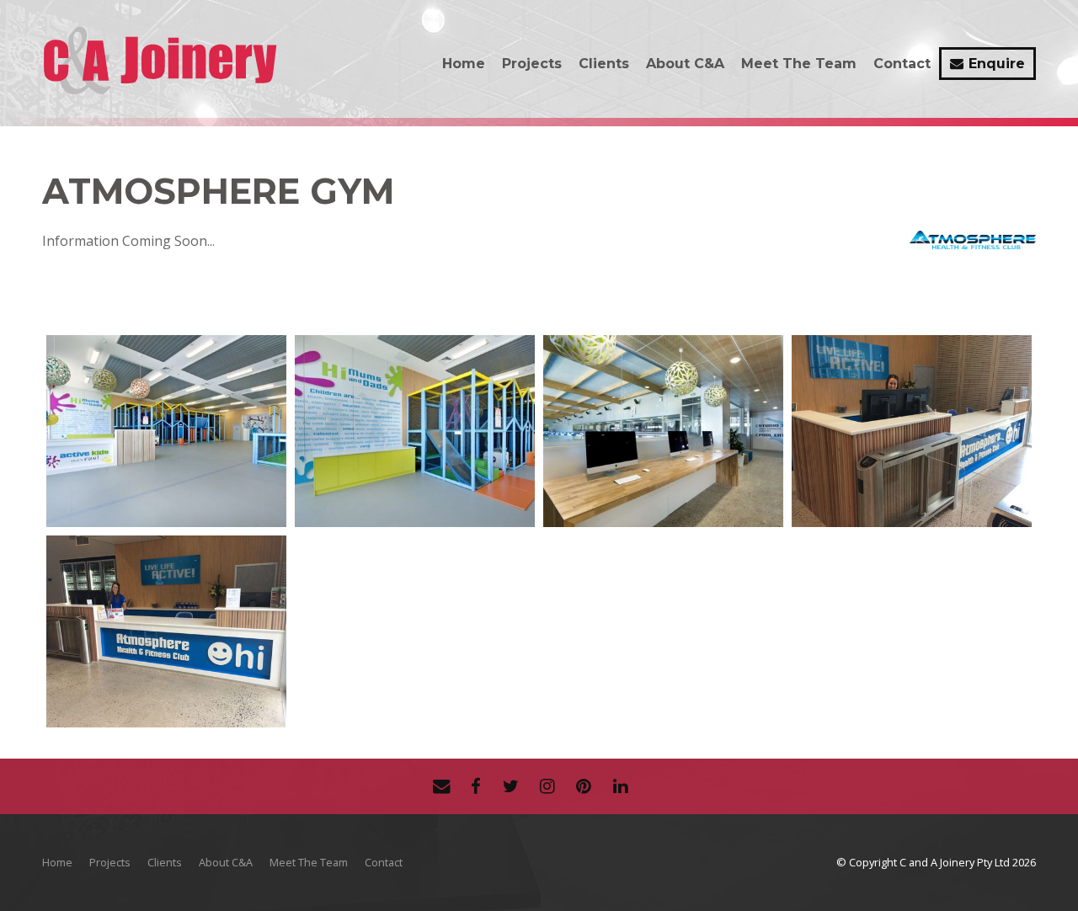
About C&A (685, 64)
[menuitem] (57, 863)
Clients (604, 64)
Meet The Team (799, 64)
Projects (532, 64)
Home (463, 64)
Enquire (997, 64)
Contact (902, 64)
